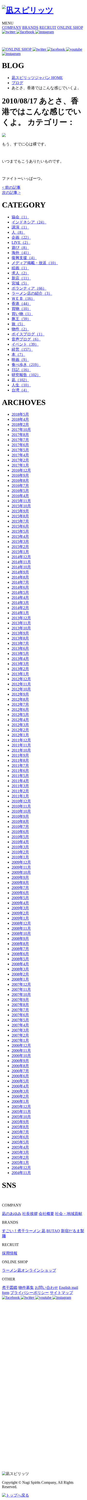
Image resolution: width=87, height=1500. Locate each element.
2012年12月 (21, 679)
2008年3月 (20, 969)
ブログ (17, 83)
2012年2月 (20, 730)
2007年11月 (21, 989)
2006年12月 (21, 1045)
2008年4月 (20, 964)
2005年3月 (20, 1152)
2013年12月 (21, 618)
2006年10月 (21, 1056)
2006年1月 (20, 1101)
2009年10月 (21, 872)
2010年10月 (21, 811)
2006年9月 (20, 1061)
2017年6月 (20, 445)
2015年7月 (20, 521)
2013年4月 (20, 659)
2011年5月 (20, 776)
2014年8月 (20, 577)
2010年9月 (20, 816)
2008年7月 (20, 949)
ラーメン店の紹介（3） (32, 293)
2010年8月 (20, 821)
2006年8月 (20, 1066)
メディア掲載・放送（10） (35, 263)
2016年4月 (20, 496)
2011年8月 (20, 760)
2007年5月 (20, 1020)
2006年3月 (20, 1091)
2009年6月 (20, 893)
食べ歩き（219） (26, 365)
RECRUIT (47, 27)
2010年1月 (20, 857)
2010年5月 (20, 837)
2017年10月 (21, 430)
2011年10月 (21, 750)
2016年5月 (20, 491)
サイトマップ (61, 1293)
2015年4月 (20, 536)
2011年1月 (20, 796)
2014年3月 (20, 603)
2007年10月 (21, 994)
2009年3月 (20, 908)
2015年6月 (20, 526)
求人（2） (20, 273)
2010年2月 (20, 852)
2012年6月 (20, 709)
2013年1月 (20, 674)
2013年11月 (21, 623)
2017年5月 (20, 450)
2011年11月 (21, 745)
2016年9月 (20, 475)
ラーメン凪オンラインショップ (29, 1270)
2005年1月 (20, 1162)
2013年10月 (21, 628)
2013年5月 (20, 653)
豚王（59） (21, 319)
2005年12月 (21, 1106)
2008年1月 (20, 979)
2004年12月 (21, 1168)
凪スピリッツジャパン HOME (37, 78)
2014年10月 (21, 567)
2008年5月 (20, 959)
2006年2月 (20, 1096)
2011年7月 (20, 765)
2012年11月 (21, 684)
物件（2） (20, 329)
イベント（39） (25, 344)
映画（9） (20, 359)
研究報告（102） (26, 375)
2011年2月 (20, 791)
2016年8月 (20, 480)
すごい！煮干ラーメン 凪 (23, 1231)
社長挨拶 (30, 1214)
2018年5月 (20, 414)
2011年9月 (20, 755)
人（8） (18, 232)
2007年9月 (20, 1000)
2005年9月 (20, 1122)
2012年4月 (20, 720)
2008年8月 (20, 944)
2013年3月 (20, 664)
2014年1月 (20, 613)
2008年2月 (20, 974)
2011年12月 (21, 740)
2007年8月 (20, 1005)
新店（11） (21, 278)
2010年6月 (20, 832)
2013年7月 (20, 643)
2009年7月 (20, 888)
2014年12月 (21, 557)
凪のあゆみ (11, 1214)
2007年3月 (20, 1030)
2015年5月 (20, 531)
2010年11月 (21, 806)
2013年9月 (20, 633)
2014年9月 (20, 572)
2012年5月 (20, 715)
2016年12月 (21, 470)
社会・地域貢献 (68, 1214)
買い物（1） (22, 314)
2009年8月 (20, 883)
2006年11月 (21, 1050)
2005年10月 (21, 1117)
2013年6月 (20, 648)
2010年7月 (20, 827)
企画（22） (21, 237)
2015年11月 (21, 501)
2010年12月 (21, 801)
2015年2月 (20, 547)
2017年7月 (20, 440)
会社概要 (46, 1214)
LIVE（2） (21, 242)
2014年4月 (20, 597)
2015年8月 (20, 516)
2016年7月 (20, 486)
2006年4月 (20, 1086)
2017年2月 (20, 460)
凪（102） (20, 380)
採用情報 (9, 1253)
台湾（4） (20, 390)
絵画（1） (20, 268)
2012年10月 (21, 689)
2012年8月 (20, 699)
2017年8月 (20, 435)
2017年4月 (20, 455)
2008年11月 (21, 928)
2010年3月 (20, 847)
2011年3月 (20, 786)
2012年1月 (20, 735)
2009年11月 (21, 867)
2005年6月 (20, 1137)
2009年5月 (20, 898)
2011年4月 (20, 781)
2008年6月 (20, 954)
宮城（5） (20, 283)
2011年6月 (20, 771)
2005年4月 (20, 1147)
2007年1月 (20, 1040)
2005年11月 (21, 1112)
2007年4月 (20, 1025)
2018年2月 (20, 424)
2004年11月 (21, 1173)
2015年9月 (20, 511)
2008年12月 (21, 923)
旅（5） (18, 324)
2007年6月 (20, 1015)
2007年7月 (20, 1010)
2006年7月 (20, 1071)
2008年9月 (20, 939)
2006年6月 (20, 1076)
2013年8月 (20, 638)
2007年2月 (20, 1035)
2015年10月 (21, 506)
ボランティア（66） (29, 288)
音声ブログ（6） (26, 339)
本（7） (18, 354)
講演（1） (20, 227)
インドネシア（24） (29, 222)
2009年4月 (20, 903)
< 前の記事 (11, 187)
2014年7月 (20, 582)
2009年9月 (20, 877)
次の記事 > (11, 192)
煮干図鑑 (9, 1288)
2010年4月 (20, 842)
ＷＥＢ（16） (23, 298)
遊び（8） (20, 248)
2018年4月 (20, 419)
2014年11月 (21, 562)
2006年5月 (20, 1081)
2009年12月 (21, 862)
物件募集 (26, 1288)
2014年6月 (20, 587)
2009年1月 (20, 918)
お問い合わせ (46, 1288)
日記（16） (21, 370)
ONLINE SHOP (70, 27)
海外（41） (21, 253)
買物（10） (21, 309)
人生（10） (21, 385)
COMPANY (11, 27)
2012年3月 (20, 725)
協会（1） (20, 217)
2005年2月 (20, 1157)
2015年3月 (20, 542)
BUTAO (53, 1231)
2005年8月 (20, 1127)
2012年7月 (20, 704)
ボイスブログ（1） (28, 334)
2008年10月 (21, 933)
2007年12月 (21, 984)
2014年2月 (20, 608)
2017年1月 (20, 465)
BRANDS (30, 27)
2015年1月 (20, 552)
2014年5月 (20, 592)
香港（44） (21, 304)
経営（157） (22, 349)
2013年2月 (20, 669)
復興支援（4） (24, 258)
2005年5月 (20, 1142)
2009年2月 (20, 913)
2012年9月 (20, 694)
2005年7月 (20, 1132)
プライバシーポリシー (29, 1293)
